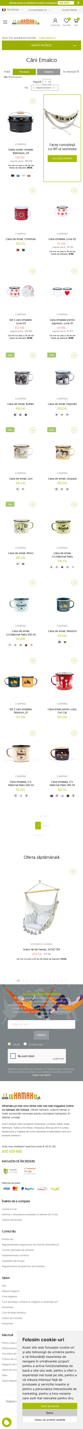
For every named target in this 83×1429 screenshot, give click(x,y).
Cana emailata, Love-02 (62, 239)
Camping (20, 144)
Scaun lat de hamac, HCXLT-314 (41, 949)
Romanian (12, 9)
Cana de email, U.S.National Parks (62, 554)
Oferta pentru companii (15, 1348)
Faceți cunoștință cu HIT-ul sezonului (62, 146)
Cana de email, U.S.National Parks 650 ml (21, 632)
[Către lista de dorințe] (33, 101)
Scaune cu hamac (41, 944)
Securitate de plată (12, 1353)
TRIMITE (41, 1035)
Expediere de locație (13, 1260)
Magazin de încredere (14, 1364)
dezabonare (36, 1044)
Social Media (69, 10)
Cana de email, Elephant (62, 404)
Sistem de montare (12, 1318)
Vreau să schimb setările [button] (50, 1419)
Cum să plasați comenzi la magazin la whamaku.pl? (30, 1301)
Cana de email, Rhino (21, 553)
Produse (24, 72)
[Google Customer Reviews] (31, 1171)
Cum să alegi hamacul (14, 1312)
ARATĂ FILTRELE (41, 45)
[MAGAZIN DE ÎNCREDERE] (10, 1171)
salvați (16, 1044)
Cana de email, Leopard (62, 478)
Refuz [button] (49, 1412)
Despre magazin (10, 1290)
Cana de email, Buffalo (20, 404)
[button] (55, 22)
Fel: (26, 87)
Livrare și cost (9, 1209)
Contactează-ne (37, 10)
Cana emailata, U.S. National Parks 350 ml (62, 783)
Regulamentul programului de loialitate (23, 1266)
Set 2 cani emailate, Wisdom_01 (20, 710)
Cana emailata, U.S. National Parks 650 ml (21, 783)
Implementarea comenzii (15, 1255)
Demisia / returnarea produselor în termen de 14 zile (30, 1214)
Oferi (4, 1375)
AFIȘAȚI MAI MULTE (41, 1075)
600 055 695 (12, 1151)
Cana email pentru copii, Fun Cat (62, 710)
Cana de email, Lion (21, 478)
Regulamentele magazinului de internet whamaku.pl (30, 1244)
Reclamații (7, 1307)
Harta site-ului (9, 1369)
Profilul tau (8, 1239)
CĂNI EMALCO (47, 38)
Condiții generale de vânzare (18, 1249)
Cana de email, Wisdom (62, 631)
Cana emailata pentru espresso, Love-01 (62, 321)
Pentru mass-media (12, 1342)
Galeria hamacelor (12, 1219)
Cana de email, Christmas (21, 239)
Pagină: (37, 82)
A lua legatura (9, 1296)
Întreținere (7, 1323)
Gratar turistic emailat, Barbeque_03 (20, 151)
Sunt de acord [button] (50, 1406)
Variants (48, 72)
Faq (4, 1285)
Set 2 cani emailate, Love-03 (20, 321)
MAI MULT (65, 3)
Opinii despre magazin (14, 1380)
